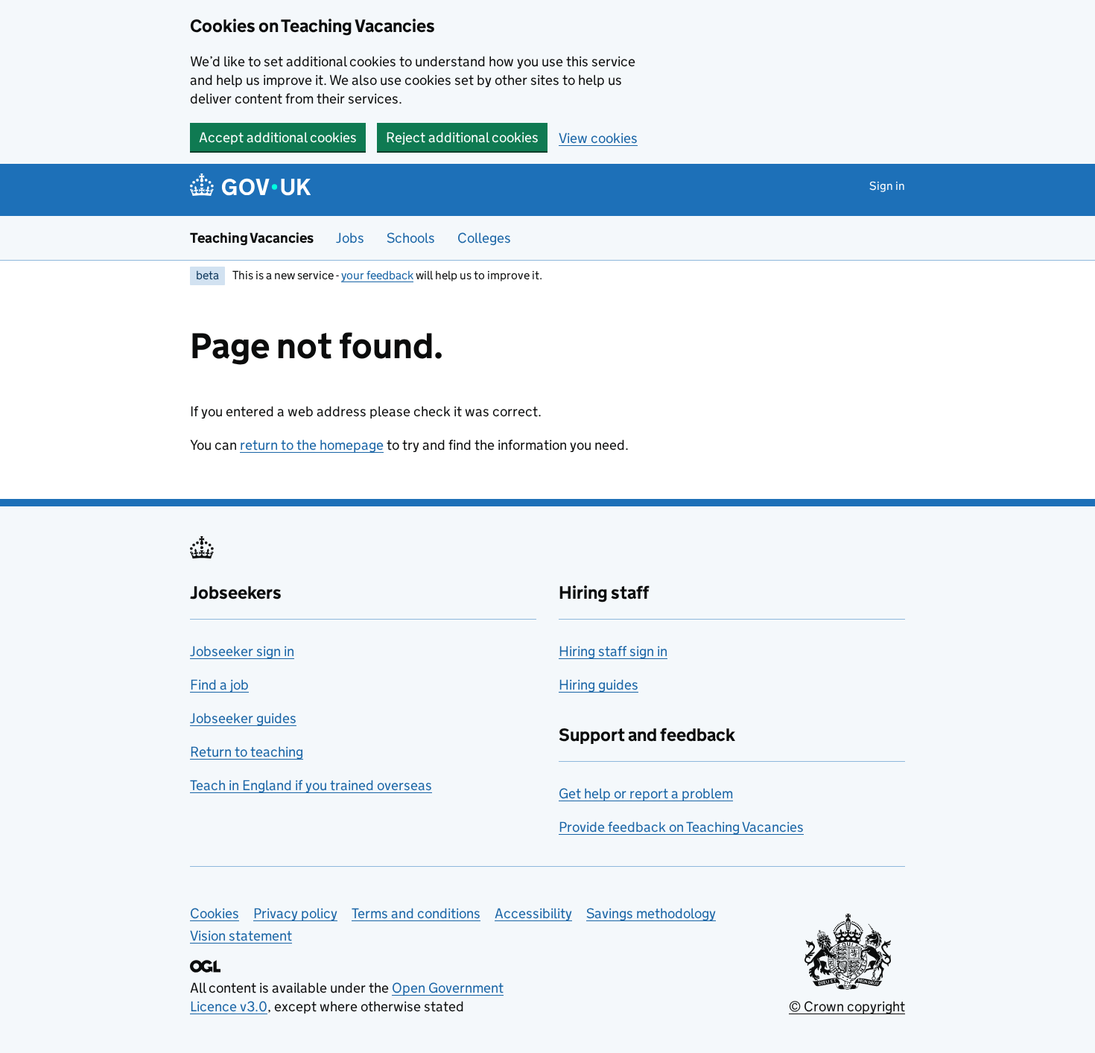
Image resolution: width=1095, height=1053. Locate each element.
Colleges (484, 237)
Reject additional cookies (462, 137)
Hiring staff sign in (613, 651)
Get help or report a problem (646, 793)
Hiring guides (598, 684)
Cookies (214, 913)
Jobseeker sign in (242, 651)
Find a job (219, 684)
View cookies (598, 138)
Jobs (350, 237)
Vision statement (241, 935)
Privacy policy (295, 913)
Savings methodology (651, 913)
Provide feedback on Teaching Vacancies (681, 827)
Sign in (887, 186)
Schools (411, 237)
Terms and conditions (416, 913)
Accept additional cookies (278, 137)
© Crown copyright (847, 1006)
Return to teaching (246, 751)
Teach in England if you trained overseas (311, 785)
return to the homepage (312, 445)
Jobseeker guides (243, 718)
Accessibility (533, 913)
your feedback (377, 275)
